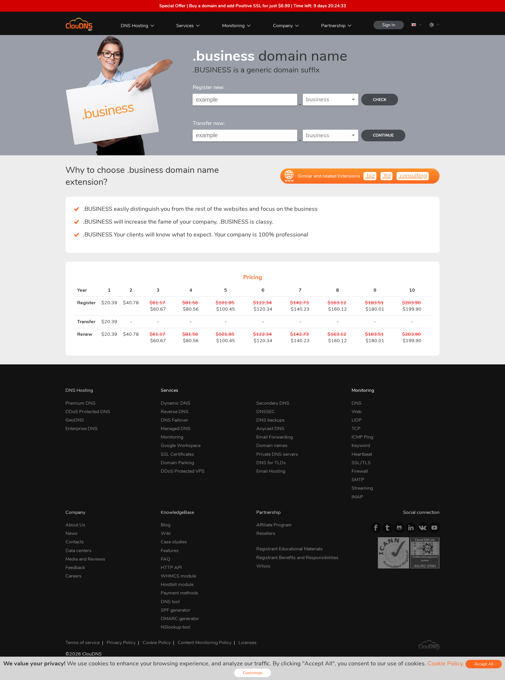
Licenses (247, 642)
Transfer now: (209, 123)
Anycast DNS (270, 428)
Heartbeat (362, 454)
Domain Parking (177, 463)
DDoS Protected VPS (183, 471)
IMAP (357, 497)
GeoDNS (74, 420)
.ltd (386, 176)
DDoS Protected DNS (87, 411)
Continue (383, 135)
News (71, 533)
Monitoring (233, 25)
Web (357, 411)
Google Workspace (180, 445)
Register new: (208, 87)
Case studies (174, 542)
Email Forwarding (274, 437)
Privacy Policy (121, 642)
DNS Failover (174, 420)
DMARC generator (180, 618)
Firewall (360, 471)
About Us (75, 525)
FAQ (165, 559)
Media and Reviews (85, 559)
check (379, 99)
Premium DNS (80, 403)
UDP (357, 420)
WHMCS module (178, 576)
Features (170, 550)
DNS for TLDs (271, 463)
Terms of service (82, 642)
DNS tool (170, 602)
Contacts (74, 542)
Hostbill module (177, 584)
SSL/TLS (361, 463)
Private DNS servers (277, 454)
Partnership (333, 25)
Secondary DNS (272, 403)
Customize (252, 673)
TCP (356, 428)
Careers (73, 576)
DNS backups (270, 420)
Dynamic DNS (175, 403)
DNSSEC (265, 411)
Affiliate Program (274, 525)
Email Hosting (270, 471)
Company (283, 25)
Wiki (166, 533)
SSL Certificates (177, 454)
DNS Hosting (134, 25)
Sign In (388, 25)
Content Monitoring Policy (204, 642)
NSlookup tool (175, 627)
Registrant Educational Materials (289, 549)
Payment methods (179, 593)
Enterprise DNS (81, 428)
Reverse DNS (174, 411)
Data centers (78, 550)
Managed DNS (176, 428)
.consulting (412, 176)
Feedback (75, 567)
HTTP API (171, 567)
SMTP (358, 479)
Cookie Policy (157, 642)
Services (185, 25)
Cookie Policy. (446, 663)
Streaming (362, 488)
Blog (165, 525)
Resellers (265, 533)
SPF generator (175, 610)
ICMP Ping (362, 437)
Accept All (483, 664)
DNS (357, 403)
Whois (263, 566)
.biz (370, 176)
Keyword (361, 445)
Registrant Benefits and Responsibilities (297, 557)
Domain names (272, 445)
